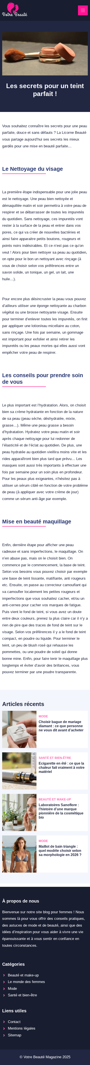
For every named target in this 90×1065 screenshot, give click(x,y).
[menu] (83, 10)
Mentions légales (21, 1028)
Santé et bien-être (22, 995)
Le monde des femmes (26, 982)
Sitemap (14, 1035)
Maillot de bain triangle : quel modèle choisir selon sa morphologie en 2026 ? (60, 851)
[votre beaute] (14, 15)
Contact (14, 1022)
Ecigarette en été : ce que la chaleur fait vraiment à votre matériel (62, 768)
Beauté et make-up (23, 975)
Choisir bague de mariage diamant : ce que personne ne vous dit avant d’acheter (61, 726)
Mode (12, 989)
